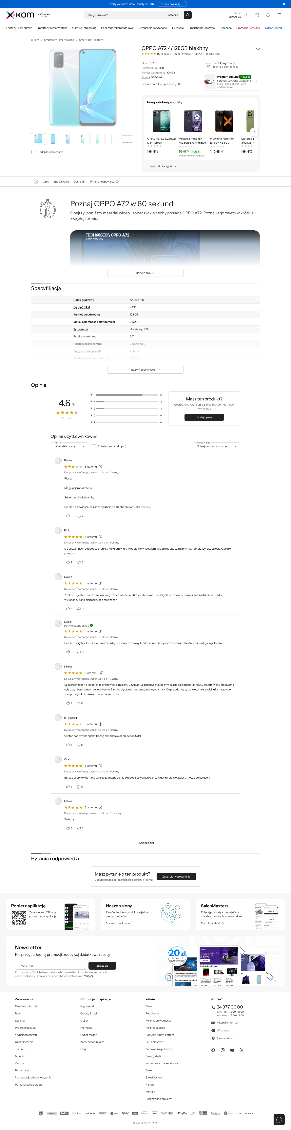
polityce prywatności (152, 581)
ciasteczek (112, 549)
